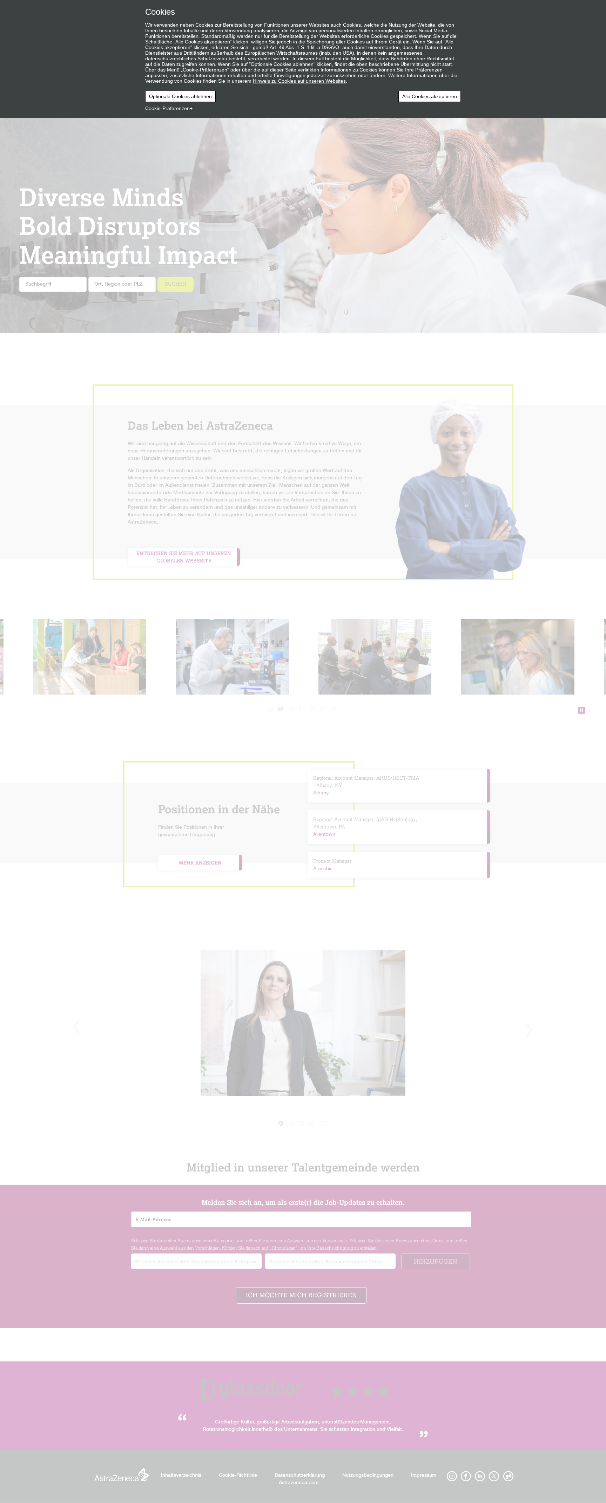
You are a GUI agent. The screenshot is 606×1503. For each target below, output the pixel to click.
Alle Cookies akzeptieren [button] (429, 96)
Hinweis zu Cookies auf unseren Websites (299, 81)
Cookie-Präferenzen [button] (167, 108)
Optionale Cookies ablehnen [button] (180, 96)
